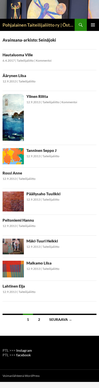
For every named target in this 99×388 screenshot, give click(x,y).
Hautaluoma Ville (18, 54)
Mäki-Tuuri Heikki (42, 241)
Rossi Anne (12, 173)
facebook (23, 355)
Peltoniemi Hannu (18, 220)
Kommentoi (44, 60)
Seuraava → (60, 319)
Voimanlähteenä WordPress (21, 376)
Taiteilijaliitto (25, 60)
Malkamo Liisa (39, 263)
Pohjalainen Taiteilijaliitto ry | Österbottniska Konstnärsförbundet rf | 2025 (39, 25)
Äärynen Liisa (14, 75)
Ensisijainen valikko (93, 25)
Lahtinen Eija (14, 286)
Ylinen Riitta (37, 96)
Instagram (24, 350)
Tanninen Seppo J (41, 150)
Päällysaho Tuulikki (43, 193)
